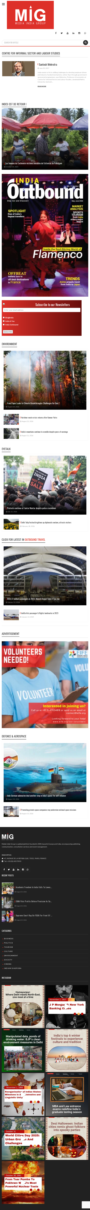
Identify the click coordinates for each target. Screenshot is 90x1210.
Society (8, 960)
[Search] (85, 42)
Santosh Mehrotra (48, 64)
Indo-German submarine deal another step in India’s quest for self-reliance (36, 795)
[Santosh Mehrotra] (19, 74)
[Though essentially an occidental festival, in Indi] (67, 1138)
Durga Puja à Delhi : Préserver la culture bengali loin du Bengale (30, 163)
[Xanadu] (30, 15)
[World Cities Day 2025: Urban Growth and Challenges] (23, 1138)
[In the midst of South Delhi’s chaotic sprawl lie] (23, 1006)
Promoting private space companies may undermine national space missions (48, 809)
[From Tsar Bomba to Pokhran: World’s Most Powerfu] (23, 1182)
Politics (8, 943)
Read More (42, 86)
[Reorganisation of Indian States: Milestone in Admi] (23, 1094)
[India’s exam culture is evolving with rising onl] (67, 1094)
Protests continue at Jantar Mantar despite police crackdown (31, 508)
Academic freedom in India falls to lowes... (34, 887)
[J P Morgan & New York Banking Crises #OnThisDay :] (67, 1006)
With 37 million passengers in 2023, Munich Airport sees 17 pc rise (33, 599)
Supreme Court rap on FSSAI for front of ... (34, 915)
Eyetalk (6, 449)
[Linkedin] (73, 33)
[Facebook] (56, 33)
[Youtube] (67, 33)
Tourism (8, 947)
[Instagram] (79, 33)
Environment (9, 344)
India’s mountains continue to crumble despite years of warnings (44, 431)
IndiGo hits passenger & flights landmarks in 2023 (39, 613)
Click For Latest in (23, 539)
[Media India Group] (7, 836)
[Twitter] (62, 33)
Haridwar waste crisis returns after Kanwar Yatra (39, 417)
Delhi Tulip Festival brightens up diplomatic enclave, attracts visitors (46, 522)
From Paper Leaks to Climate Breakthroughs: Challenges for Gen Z (33, 403)
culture (8, 951)
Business (8, 939)
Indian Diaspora (12, 968)
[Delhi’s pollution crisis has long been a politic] (23, 1050)
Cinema (7, 964)
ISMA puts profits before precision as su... (34, 901)
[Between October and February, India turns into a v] (67, 1050)
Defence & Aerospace (14, 736)
